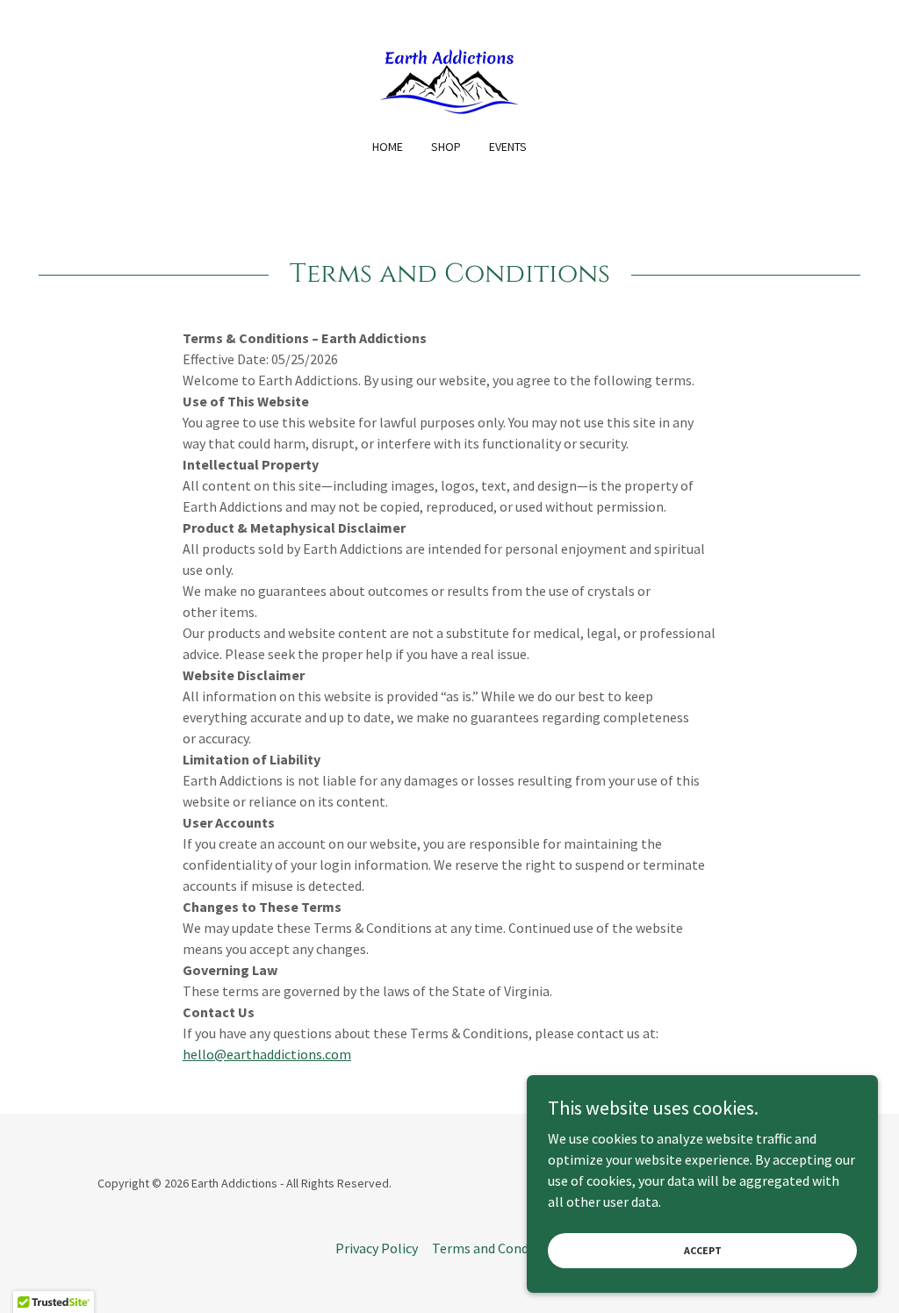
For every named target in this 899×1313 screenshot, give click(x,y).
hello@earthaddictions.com (267, 1054)
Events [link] (508, 146)
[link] (449, 80)
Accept (703, 1250)
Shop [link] (446, 146)
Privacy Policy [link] (376, 1248)
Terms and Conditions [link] (498, 1248)
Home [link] (387, 146)
